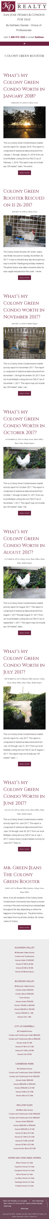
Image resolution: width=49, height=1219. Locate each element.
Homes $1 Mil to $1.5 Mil (24, 1047)
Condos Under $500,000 (25, 990)
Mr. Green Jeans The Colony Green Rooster (22, 875)
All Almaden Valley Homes (24, 953)
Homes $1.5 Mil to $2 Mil (24, 1050)
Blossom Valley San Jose (30, 679)
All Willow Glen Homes (24, 1110)
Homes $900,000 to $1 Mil (24, 1088)
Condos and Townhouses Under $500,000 (24, 1073)
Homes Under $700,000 (24, 1002)
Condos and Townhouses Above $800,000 (24, 1039)
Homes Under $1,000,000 (24, 960)
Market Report (32, 323)
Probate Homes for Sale (24, 1186)
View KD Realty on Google (15, 1201)
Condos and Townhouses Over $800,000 (24, 1118)
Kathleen (39, 37)
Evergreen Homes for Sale (24, 1170)
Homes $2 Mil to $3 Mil (24, 968)
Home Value (19, 443)
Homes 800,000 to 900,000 (24, 1009)
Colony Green (33, 102)
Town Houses (24, 998)
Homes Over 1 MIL (24, 1017)
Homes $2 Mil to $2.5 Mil (24, 1145)
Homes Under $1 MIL (24, 1043)
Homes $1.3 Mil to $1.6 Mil (24, 1137)
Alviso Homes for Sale (24, 1163)
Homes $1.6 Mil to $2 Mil (24, 1141)
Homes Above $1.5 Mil (24, 1096)
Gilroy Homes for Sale (24, 1174)
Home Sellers (38, 439)
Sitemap (24, 1208)
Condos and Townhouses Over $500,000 (24, 1076)
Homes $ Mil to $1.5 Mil (24, 1092)
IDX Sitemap (38, 1201)
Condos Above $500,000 (24, 994)
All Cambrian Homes (24, 1069)
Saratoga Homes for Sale (24, 1182)
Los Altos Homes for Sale (24, 1178)
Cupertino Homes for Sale (24, 1167)
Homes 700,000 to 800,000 (24, 1005)
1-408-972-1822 (17, 37)
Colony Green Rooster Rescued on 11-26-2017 (23, 198)
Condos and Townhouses (24, 956)
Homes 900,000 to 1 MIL (24, 1013)
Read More (24, 173)
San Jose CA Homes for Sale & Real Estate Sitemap (23, 1204)
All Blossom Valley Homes (24, 986)
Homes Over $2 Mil (24, 1054)
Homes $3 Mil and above (24, 972)
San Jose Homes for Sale (24, 6)
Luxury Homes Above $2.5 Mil (24, 1148)
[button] (24, 44)
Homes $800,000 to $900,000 (24, 1084)
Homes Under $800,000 (24, 1080)
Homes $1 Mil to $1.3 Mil (24, 1133)
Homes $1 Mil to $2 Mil (24, 964)
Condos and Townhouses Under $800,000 (24, 1035)
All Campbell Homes (24, 1031)
